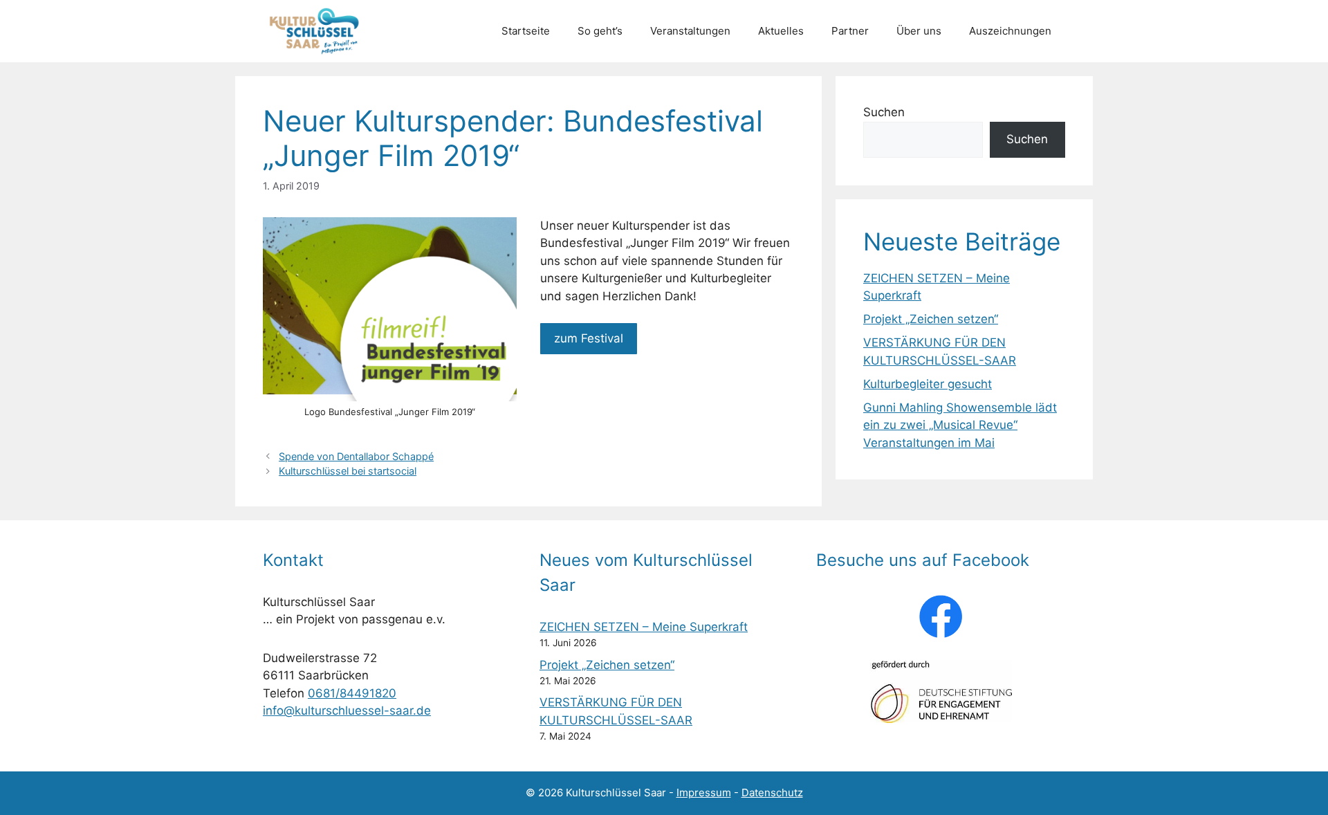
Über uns (918, 30)
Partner (850, 30)
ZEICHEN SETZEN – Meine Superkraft (644, 627)
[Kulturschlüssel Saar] (316, 31)
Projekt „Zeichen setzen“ (930, 319)
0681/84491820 (352, 693)
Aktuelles (781, 30)
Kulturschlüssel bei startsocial (347, 471)
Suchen (884, 112)
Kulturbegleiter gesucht (927, 384)
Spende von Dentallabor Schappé (356, 456)
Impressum (703, 792)
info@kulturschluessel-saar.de (347, 710)
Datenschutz (772, 792)
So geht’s (600, 30)
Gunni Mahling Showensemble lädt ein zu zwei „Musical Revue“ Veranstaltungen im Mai (960, 425)
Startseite (525, 30)
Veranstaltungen (690, 30)
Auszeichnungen (1010, 30)
